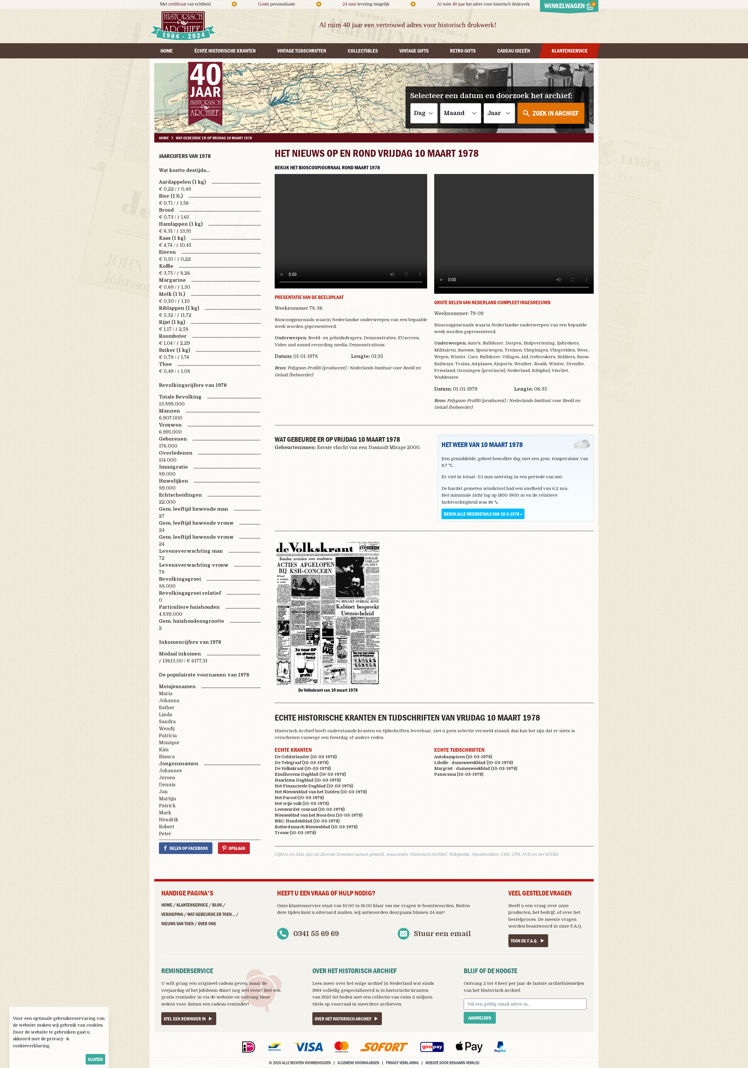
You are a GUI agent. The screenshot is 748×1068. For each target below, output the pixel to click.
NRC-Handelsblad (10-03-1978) (307, 821)
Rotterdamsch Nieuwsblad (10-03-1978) (316, 827)
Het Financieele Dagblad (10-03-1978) (314, 786)
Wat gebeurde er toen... (211, 914)
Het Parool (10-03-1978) (299, 797)
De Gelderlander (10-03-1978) (306, 756)
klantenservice (305, 905)
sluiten (95, 1059)
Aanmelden (479, 1018)
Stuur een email (442, 934)
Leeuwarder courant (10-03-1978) (309, 809)
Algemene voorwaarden (358, 1062)
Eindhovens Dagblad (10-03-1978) (310, 774)
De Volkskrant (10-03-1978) (303, 768)
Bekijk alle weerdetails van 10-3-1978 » (483, 514)
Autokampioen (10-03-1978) (463, 756)
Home (166, 905)
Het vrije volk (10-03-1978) (302, 803)
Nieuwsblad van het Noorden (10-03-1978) (318, 815)
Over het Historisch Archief (343, 1019)
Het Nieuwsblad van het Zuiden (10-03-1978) (321, 791)
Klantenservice (192, 905)
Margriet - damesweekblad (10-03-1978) (475, 768)
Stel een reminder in (185, 1019)
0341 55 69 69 (316, 934)
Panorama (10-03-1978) (458, 774)
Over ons (207, 923)
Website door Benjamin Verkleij (452, 1062)
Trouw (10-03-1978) (295, 832)
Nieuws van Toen (177, 923)
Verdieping (172, 914)
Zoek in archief (556, 113)
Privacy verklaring (402, 1062)
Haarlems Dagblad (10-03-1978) (308, 780)
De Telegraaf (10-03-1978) (301, 762)
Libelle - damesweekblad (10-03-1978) (473, 762)
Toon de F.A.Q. (524, 941)
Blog (217, 905)
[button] (328, 613)
